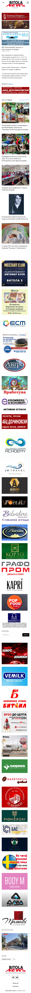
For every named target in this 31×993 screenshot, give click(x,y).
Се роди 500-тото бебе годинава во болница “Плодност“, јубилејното (15, 247)
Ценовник (15, 986)
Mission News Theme (10, 990)
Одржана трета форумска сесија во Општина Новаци (14, 189)
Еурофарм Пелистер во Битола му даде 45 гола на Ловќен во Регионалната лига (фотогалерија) (14, 158)
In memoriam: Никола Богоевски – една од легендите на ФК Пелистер (15, 218)
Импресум (16, 983)
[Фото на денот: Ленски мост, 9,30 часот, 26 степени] (15, 941)
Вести (11, 84)
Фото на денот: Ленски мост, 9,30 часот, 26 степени (28, 935)
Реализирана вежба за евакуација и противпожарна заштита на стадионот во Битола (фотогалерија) (15, 127)
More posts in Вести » (24, 100)
